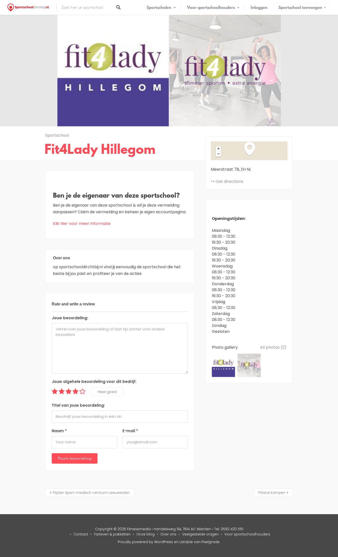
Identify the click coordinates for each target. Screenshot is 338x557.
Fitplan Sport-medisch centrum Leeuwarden (91, 492)
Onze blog (145, 534)
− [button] (218, 154)
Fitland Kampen (271, 492)
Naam (59, 430)
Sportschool (57, 135)
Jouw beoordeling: (70, 317)
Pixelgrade (210, 541)
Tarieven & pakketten (112, 534)
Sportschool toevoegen (300, 7)
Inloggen (259, 7)
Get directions (229, 181)
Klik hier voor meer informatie (82, 223)
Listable (186, 541)
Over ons (168, 534)
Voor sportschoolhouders (211, 7)
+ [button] (218, 148)
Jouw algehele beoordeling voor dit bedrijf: (94, 381)
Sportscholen (158, 7)
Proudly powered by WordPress (145, 541)
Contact (80, 534)
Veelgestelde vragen (200, 534)
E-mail (130, 430)
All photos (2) (273, 347)
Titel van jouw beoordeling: (78, 405)
